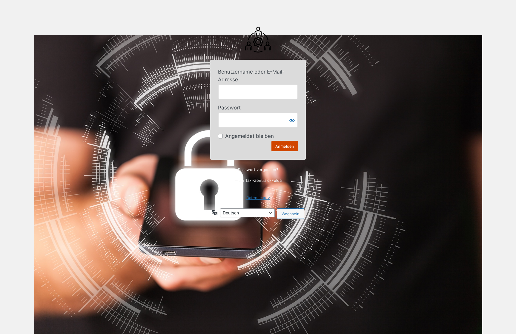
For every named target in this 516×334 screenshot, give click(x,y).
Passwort (229, 108)
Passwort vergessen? (258, 169)
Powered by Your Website (258, 39)
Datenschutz (258, 197)
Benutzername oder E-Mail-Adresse (251, 76)
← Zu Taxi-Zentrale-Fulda (258, 180)
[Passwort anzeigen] (292, 120)
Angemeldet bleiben (249, 136)
